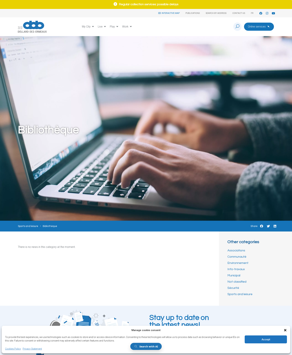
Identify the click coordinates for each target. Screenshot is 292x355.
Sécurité (233, 288)
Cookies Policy (13, 348)
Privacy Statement (32, 348)
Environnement (237, 263)
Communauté (236, 256)
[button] (285, 330)
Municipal (233, 275)
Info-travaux (236, 269)
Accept (266, 339)
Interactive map (170, 13)
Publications (193, 13)
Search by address (216, 13)
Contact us (238, 13)
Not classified (236, 281)
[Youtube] (273, 13)
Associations (236, 250)
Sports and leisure (239, 294)
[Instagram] (267, 13)
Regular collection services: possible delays (148, 4)
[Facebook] (260, 13)
